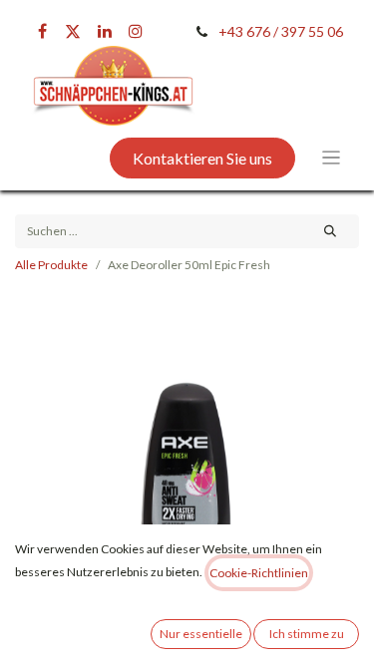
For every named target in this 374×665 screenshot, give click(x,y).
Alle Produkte (51, 264)
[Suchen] (330, 231)
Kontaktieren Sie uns (202, 158)
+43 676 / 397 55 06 (280, 31)
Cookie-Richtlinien (258, 572)
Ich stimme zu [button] (306, 633)
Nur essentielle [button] (201, 633)
